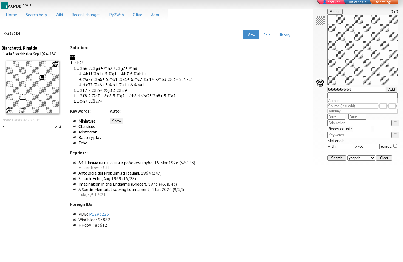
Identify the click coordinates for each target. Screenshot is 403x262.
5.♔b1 (112, 79)
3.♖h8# (120, 90)
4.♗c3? (85, 84)
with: (332, 146)
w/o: (359, 146)
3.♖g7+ (120, 68)
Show (116, 121)
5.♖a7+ (171, 95)
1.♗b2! (76, 63)
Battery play (89, 137)
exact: (386, 146)
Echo (82, 143)
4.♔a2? (86, 79)
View (251, 35)
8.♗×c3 (186, 79)
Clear (384, 158)
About (156, 14)
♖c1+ (148, 79)
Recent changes (86, 14)
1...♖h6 (80, 68)
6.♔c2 (136, 79)
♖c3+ (173, 79)
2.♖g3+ (96, 68)
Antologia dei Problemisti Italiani (108, 173)
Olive (137, 14)
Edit (267, 35)
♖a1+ (124, 79)
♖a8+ (157, 95)
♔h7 (108, 68)
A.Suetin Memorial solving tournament (113, 189)
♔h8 (133, 68)
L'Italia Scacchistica (17, 53)
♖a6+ (99, 79)
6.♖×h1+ (138, 73)
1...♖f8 (80, 95)
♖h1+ (98, 73)
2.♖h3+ (95, 90)
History (284, 35)
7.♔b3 (160, 79)
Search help (36, 14)
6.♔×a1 (137, 84)
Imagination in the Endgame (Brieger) (112, 184)
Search (336, 158)
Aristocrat (87, 132)
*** (72, 57)
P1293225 (99, 214)
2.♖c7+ (95, 95)
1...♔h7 (80, 101)
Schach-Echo (90, 178)
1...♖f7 (80, 90)
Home (11, 14)
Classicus (86, 126)
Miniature (87, 121)
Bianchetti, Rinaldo (19, 48)
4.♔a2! (144, 95)
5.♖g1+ (112, 73)
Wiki (59, 14)
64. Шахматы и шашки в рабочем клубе (115, 162)
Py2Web (116, 14)
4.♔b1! (85, 73)
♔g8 (108, 90)
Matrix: (335, 12)
